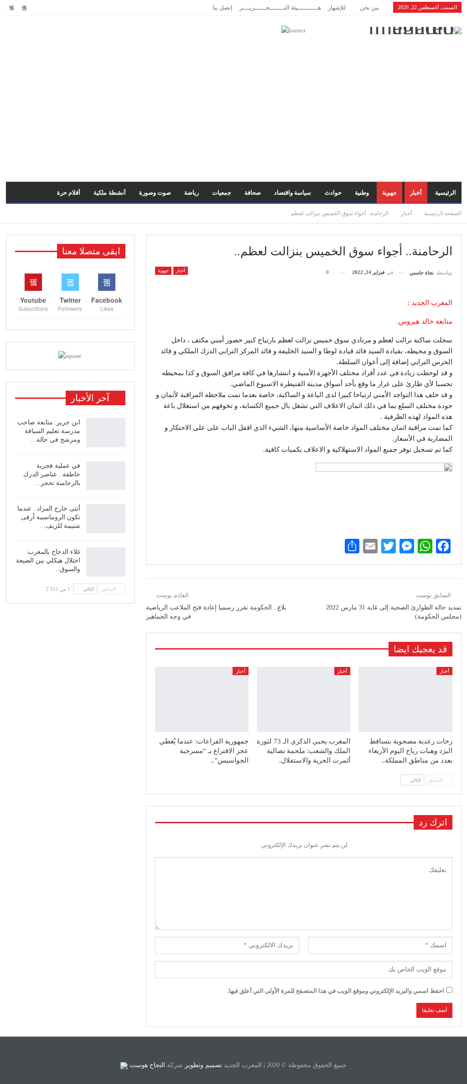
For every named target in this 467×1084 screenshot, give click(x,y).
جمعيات (221, 192)
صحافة (252, 192)
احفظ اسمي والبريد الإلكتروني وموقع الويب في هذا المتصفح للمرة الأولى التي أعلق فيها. (336, 990)
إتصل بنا (223, 7)
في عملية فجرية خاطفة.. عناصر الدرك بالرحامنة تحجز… (51, 474)
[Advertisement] (233, 104)
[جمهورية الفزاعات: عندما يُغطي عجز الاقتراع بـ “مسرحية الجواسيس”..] (202, 700)
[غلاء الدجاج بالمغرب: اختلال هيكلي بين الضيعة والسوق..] (105, 562)
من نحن (369, 7)
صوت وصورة (155, 192)
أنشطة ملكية (109, 192)
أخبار (416, 192)
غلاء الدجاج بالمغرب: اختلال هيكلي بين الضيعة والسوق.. (48, 560)
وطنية (362, 192)
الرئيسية (445, 192)
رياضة (191, 192)
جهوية (389, 192)
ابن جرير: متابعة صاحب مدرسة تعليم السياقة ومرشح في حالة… (48, 431)
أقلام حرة (68, 192)
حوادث (333, 192)
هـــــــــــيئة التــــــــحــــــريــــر (280, 7)
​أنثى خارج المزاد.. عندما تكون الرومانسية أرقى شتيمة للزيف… (48, 517)
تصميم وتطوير (203, 1065)
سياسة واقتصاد (292, 192)
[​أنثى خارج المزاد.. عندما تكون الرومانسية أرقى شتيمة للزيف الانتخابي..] (105, 518)
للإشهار (337, 7)
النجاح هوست (146, 1065)
